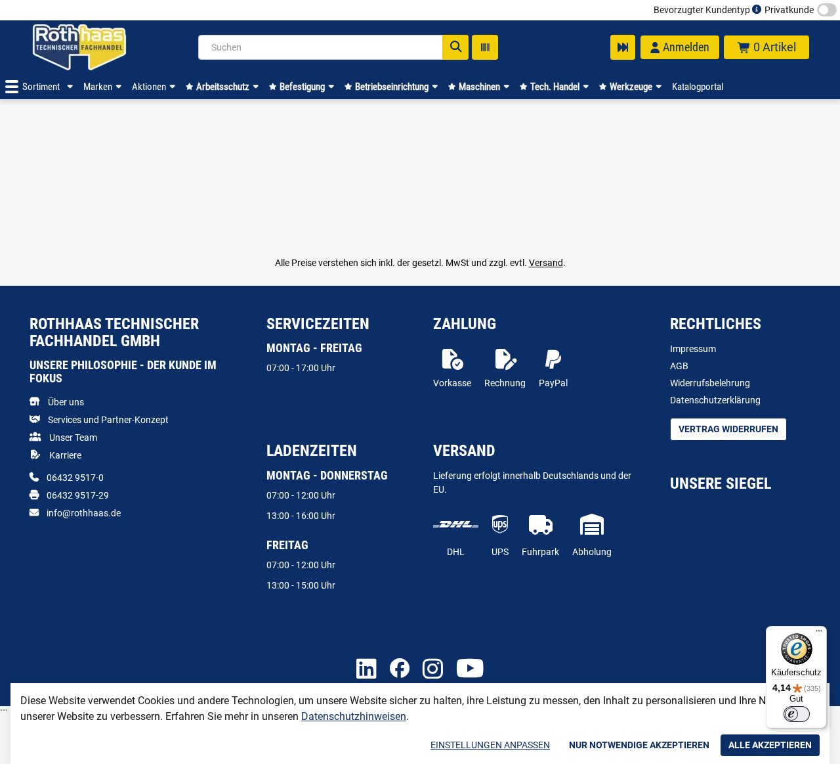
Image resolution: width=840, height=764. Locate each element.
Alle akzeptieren (770, 745)
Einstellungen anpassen (490, 745)
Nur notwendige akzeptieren (639, 745)
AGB (679, 366)
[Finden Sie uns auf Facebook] (400, 669)
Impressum (693, 349)
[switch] (797, 714)
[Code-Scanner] (485, 47)
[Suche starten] (455, 47)
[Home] (96, 47)
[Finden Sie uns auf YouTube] (470, 669)
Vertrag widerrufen (728, 429)
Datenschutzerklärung (715, 400)
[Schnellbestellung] (622, 47)
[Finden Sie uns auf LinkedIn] (366, 670)
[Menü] (819, 634)
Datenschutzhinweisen (353, 716)
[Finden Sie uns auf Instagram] (433, 670)
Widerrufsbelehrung (710, 383)
